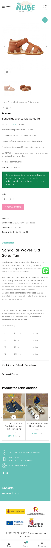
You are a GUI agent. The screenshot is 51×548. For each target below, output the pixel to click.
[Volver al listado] (7, 108)
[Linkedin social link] (23, 232)
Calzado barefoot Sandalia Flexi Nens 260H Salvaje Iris (13, 426)
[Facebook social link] (13, 232)
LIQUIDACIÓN (19, 223)
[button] (4, 46)
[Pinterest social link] (20, 232)
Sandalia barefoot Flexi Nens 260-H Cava (37, 425)
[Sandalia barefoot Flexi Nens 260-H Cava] (37, 407)
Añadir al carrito (13, 207)
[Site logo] (25, 6)
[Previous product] (3, 108)
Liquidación (15, 227)
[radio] (4, 199)
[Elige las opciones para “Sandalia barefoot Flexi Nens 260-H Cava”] (37, 417)
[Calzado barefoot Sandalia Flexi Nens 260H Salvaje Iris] (14, 407)
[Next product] (10, 108)
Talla (4, 194)
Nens (14, 432)
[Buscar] (46, 6)
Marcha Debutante (18, 102)
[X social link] (17, 232)
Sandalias (34, 102)
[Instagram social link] (7, 473)
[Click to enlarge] (7, 72)
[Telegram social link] (27, 232)
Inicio (4, 102)
